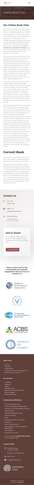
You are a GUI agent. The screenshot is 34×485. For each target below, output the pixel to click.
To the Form (13, 249)
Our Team (7, 364)
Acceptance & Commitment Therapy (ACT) (16, 370)
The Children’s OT (9, 430)
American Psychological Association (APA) (16, 406)
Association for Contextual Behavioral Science (17, 408)
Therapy (7, 386)
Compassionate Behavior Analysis (14, 413)
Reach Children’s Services (12, 424)
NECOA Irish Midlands (10, 394)
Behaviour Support (10, 392)
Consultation (8, 382)
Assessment (8, 384)
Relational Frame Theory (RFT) (13, 372)
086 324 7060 (11, 203)
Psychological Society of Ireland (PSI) (15, 419)
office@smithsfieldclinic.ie (14, 211)
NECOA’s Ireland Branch (23, 436)
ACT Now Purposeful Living (12, 404)
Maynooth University (10, 415)
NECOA (6, 417)
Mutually (21, 482)
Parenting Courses (9, 388)
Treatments (8, 366)
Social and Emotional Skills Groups (14, 390)
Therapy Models (9, 368)
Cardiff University (9, 410)
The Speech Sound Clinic (11, 432)
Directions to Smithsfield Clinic (15, 453)
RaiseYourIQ (8, 422)
